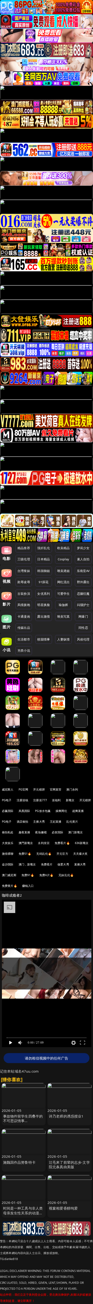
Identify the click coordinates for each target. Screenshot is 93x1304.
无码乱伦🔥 (44, 854)
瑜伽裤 (63, 605)
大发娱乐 (8, 843)
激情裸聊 (8, 854)
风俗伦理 (83, 639)
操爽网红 (61, 811)
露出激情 (43, 616)
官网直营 (56, 789)
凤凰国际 (24, 811)
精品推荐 (23, 548)
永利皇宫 (44, 843)
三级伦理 (23, 559)
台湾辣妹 (23, 571)
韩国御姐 (43, 571)
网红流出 (63, 582)
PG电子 (7, 800)
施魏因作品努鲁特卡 (19, 1162)
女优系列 (43, 593)
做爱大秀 (63, 864)
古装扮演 (23, 593)
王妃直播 (56, 822)
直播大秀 (80, 864)
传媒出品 (23, 627)
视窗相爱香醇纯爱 (63, 1208)
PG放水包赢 (43, 811)
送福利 (56, 800)
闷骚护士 (83, 605)
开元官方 (62, 854)
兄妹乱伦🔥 (66, 875)
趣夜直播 (24, 832)
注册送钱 (22, 800)
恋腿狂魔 (83, 593)
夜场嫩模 (41, 832)
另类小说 (23, 650)
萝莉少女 (83, 548)
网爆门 (83, 616)
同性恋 (83, 627)
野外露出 (83, 582)
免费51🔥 (25, 854)
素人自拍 (83, 559)
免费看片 (47, 864)
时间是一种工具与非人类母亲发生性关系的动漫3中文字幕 (23, 1213)
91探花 (43, 582)
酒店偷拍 (22, 822)
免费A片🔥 (46, 875)
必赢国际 (8, 811)
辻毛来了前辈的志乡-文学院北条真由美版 (69, 1164)
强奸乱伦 (43, 548)
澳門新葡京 (26, 843)
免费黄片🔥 (9, 886)
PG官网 (23, 789)
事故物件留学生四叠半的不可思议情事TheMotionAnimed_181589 (23, 1123)
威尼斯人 (8, 789)
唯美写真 (63, 616)
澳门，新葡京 (27, 864)
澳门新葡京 (75, 832)
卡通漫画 (23, 616)
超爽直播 (78, 811)
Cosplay (63, 559)
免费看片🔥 (62, 843)
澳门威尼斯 (9, 875)
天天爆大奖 (80, 854)
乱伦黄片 (72, 822)
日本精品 (43, 559)
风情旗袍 (23, 605)
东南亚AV (83, 571)
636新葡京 (82, 843)
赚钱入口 (28, 886)
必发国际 (57, 832)
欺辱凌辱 (23, 582)
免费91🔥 (27, 875)
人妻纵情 (63, 639)
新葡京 (70, 800)
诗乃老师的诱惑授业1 (66, 1116)
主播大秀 (39, 822)
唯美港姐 (63, 571)
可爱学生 (63, 593)
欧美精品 (63, 548)
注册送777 (40, 800)
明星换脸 (43, 605)
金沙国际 (8, 864)
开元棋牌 (39, 789)
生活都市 (23, 639)
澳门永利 (72, 789)
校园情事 (43, 639)
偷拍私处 (8, 832)
